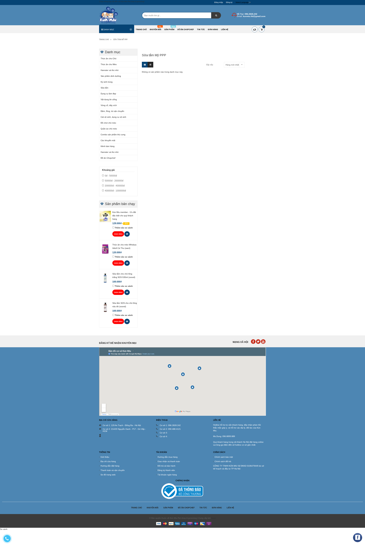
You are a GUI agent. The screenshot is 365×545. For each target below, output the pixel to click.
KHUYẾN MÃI (152, 508)
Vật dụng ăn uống (109, 99)
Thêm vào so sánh (124, 228)
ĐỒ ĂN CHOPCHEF (186, 508)
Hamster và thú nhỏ (109, 70)
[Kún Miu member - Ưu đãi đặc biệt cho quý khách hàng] (105, 216)
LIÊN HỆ (230, 508)
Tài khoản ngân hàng (167, 475)
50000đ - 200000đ (114, 180)
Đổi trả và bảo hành (166, 466)
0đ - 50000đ (111, 175)
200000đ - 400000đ (115, 185)
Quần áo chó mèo (109, 129)
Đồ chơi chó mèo (108, 123)
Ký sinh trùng (106, 82)
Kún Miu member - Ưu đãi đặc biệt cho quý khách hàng (124, 215)
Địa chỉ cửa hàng (108, 461)
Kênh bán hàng (107, 146)
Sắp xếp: (209, 65)
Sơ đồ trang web (108, 475)
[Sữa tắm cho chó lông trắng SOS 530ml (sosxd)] (105, 278)
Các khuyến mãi (108, 140)
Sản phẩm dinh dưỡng (111, 76)
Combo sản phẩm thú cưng (113, 134)
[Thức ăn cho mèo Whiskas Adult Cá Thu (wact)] (105, 249)
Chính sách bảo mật (224, 457)
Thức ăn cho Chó (108, 58)
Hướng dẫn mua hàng (168, 457)
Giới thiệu (105, 457)
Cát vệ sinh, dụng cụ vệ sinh (113, 117)
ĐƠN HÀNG (217, 508)
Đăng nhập (218, 2)
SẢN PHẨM (168, 508)
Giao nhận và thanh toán (169, 461)
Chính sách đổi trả (223, 461)
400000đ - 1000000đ (115, 190)
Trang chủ (104, 39)
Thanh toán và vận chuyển (113, 470)
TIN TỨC (203, 508)
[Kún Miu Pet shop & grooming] (108, 15)
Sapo (213, 518)
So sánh (3, 529)
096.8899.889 (228, 436)
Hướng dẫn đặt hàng (110, 466)
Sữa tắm (104, 88)
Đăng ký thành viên (166, 470)
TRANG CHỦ (136, 508)
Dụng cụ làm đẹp (108, 93)
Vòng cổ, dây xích (109, 105)
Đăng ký (229, 2)
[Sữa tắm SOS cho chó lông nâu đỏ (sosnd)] (105, 307)
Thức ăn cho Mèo (109, 64)
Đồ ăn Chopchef (108, 158)
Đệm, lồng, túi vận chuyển (112, 111)
